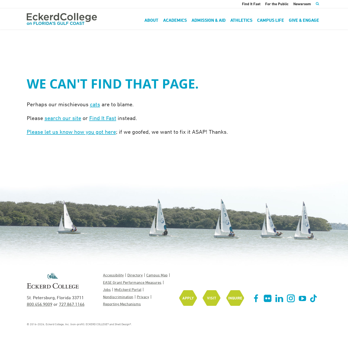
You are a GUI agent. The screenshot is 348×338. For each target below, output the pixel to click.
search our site (63, 118)
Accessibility (113, 275)
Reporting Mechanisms (122, 304)
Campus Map (157, 275)
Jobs (107, 289)
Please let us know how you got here (71, 132)
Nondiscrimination (118, 297)
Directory (135, 275)
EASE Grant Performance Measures (132, 282)
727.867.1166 (72, 304)
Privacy (143, 297)
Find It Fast (102, 118)
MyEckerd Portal (127, 289)
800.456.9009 (39, 304)
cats (95, 104)
